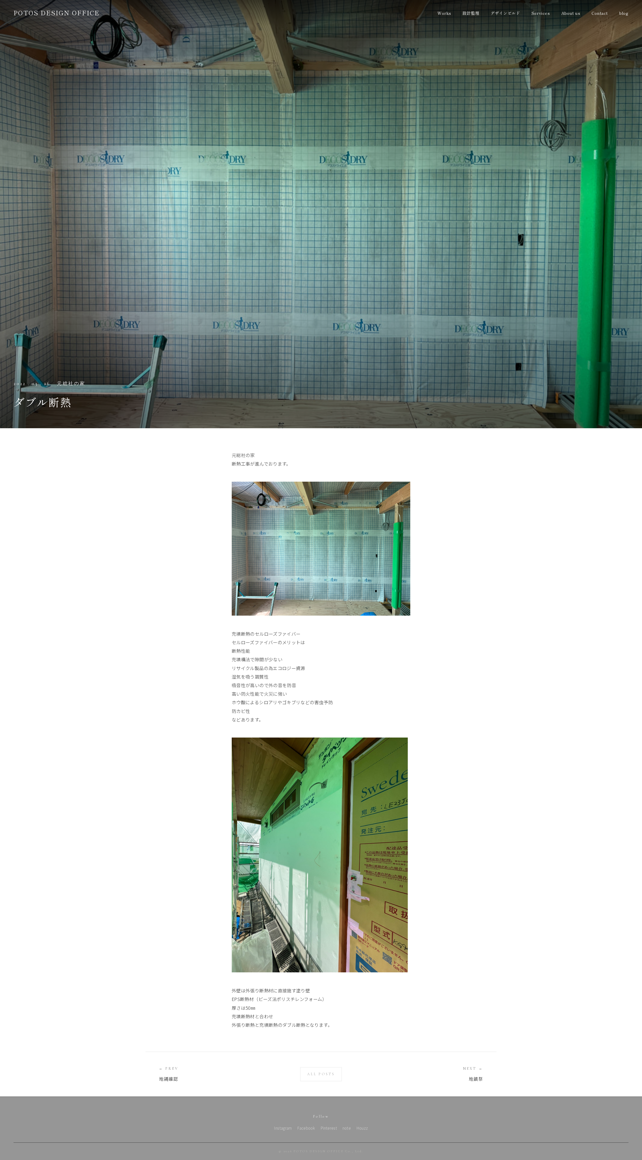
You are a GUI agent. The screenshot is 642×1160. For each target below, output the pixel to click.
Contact (600, 13)
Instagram (283, 1128)
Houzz (362, 1128)
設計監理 (470, 13)
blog (623, 13)
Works (444, 13)
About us (570, 13)
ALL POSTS (321, 1074)
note (347, 1128)
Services (540, 13)
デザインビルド (505, 13)
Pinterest (328, 1128)
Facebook (306, 1128)
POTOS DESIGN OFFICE (57, 12)
